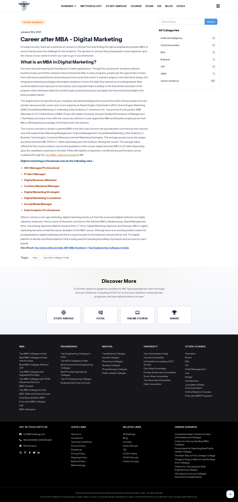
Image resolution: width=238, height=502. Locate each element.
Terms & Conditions (81, 441)
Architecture (191, 380)
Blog (125, 438)
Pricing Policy (78, 453)
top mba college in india (56, 257)
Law (187, 373)
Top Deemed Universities (157, 380)
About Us (76, 434)
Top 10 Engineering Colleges (76, 378)
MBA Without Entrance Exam (34, 393)
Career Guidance (33, 22)
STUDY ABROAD (116, 6)
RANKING (67, 6)
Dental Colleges (110, 357)
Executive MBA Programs (198, 395)
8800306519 (30, 440)
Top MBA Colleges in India (33, 353)
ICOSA (181, 6)
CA (186, 365)
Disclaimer (76, 449)
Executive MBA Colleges (32, 401)
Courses (127, 441)
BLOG (169, 6)
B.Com (188, 357)
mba (35, 257)
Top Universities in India (156, 353)
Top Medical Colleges (113, 353)
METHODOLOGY (91, 6)
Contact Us (77, 438)
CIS (159, 6)
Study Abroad (130, 445)
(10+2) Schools (130, 457)
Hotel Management (195, 369)
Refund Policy (78, 461)
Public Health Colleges (114, 373)
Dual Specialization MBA (32, 397)
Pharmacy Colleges (112, 361)
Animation (190, 353)
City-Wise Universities (155, 368)
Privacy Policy (78, 445)
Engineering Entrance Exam (76, 382)
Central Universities (154, 357)
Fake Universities (152, 384)
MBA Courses (26, 386)
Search (211, 21)
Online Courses (131, 461)
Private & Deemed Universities (160, 372)
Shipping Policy (79, 457)
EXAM (149, 6)
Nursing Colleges (111, 365)
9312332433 (45, 440)
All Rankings (129, 434)
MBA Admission (27, 409)
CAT (21, 405)
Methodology (78, 465)
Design (188, 376)
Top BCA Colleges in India (74, 360)
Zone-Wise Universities (156, 376)
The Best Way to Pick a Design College (195, 455)
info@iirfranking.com (34, 434)
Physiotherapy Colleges (114, 369)
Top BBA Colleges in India (32, 389)
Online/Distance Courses (198, 391)
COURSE (136, 6)
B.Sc (187, 361)
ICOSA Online (130, 453)
